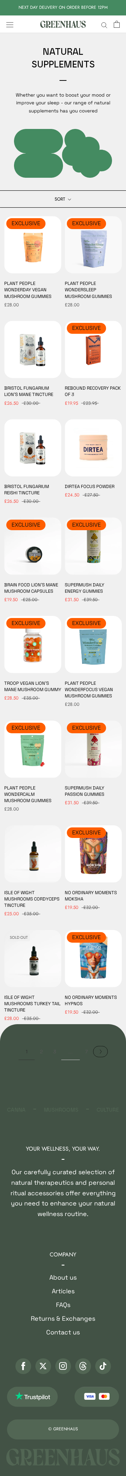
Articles (63, 1291)
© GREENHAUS (63, 1429)
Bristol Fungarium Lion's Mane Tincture (28, 391)
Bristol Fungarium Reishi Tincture (26, 489)
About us (63, 1277)
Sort (60, 199)
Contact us (63, 1332)
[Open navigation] (9, 24)
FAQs (63, 1305)
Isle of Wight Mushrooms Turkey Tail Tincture (32, 1003)
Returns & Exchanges (63, 1318)
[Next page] (100, 1051)
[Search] (104, 24)
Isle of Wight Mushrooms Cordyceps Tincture (31, 899)
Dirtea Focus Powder (89, 486)
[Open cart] (117, 24)
